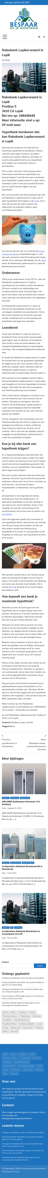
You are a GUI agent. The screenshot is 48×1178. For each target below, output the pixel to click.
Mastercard (15, 1028)
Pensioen (39, 1028)
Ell (12, 928)
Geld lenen (37, 1016)
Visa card (14, 1031)
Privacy (16, 1171)
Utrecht (29, 722)
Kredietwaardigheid (26, 1024)
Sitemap (7, 1171)
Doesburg (14, 798)
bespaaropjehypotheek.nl (34, 1168)
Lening (5, 1028)
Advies (5, 1012)
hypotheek (7, 514)
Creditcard (22, 1012)
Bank (12, 726)
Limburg (18, 928)
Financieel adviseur (10, 1016)
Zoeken (5, 962)
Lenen (39, 1024)
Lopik (22, 722)
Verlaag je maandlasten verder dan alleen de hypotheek (23, 978)
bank (14, 587)
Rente (5, 1031)
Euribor (32, 1012)
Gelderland (25, 798)
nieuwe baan (28, 1028)
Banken (15, 722)
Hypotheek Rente (9, 1024)
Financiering (25, 1016)
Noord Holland (28, 863)
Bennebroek (15, 863)
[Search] (44, 37)
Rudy (7, 60)
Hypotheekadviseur (21, 1020)
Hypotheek (7, 1020)
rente (36, 201)
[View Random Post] (39, 37)
